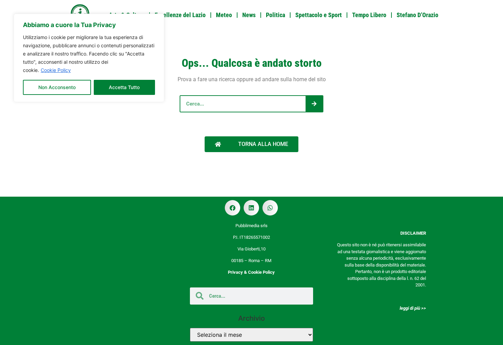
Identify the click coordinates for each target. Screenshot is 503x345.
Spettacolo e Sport (318, 15)
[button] (232, 207)
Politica (275, 15)
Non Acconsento (57, 87)
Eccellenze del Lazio (180, 15)
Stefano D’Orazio (417, 15)
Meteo (224, 15)
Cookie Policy (56, 70)
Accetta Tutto (124, 87)
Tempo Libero (369, 15)
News (249, 15)
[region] (89, 58)
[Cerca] (314, 104)
